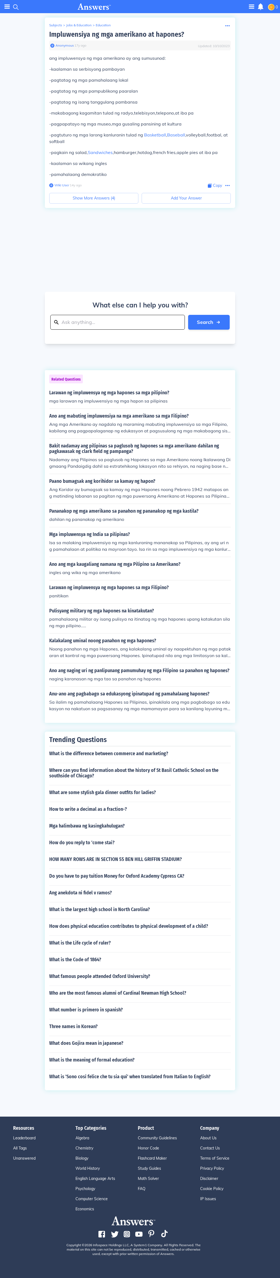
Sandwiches (100, 152)
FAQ (141, 1188)
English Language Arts (95, 1178)
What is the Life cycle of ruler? (80, 943)
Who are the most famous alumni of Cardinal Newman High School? (117, 993)
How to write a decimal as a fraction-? (88, 809)
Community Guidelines (157, 1138)
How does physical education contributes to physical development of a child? (128, 926)
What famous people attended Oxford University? (99, 976)
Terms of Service (214, 1158)
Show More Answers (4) (94, 198)
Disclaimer (209, 1178)
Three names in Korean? (73, 1026)
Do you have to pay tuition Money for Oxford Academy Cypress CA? (116, 876)
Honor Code (148, 1148)
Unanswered (24, 1158)
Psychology (85, 1188)
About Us (208, 1138)
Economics (84, 1208)
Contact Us (210, 1148)
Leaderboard (24, 1138)
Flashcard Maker (152, 1158)
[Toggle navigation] (7, 6)
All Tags (20, 1148)
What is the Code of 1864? (75, 960)
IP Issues (208, 1198)
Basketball (155, 135)
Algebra (82, 1138)
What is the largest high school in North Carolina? (99, 909)
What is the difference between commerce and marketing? (108, 754)
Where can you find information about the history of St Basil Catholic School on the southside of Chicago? (133, 773)
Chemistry (84, 1148)
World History (87, 1168)
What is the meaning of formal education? (92, 1060)
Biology (81, 1158)
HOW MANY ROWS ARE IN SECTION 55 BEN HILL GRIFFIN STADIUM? (115, 859)
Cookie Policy (211, 1188)
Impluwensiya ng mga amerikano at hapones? (116, 34)
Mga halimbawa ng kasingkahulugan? (87, 826)
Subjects (55, 25)
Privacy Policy (212, 1168)
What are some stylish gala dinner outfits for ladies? (102, 792)
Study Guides (149, 1168)
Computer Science (91, 1198)
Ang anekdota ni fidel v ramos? (80, 893)
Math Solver (148, 1178)
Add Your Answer (186, 198)
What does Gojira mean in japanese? (86, 1043)
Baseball (176, 135)
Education (103, 25)
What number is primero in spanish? (86, 1010)
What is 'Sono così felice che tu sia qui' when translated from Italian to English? (130, 1077)
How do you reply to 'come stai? (82, 843)
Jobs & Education (79, 25)
